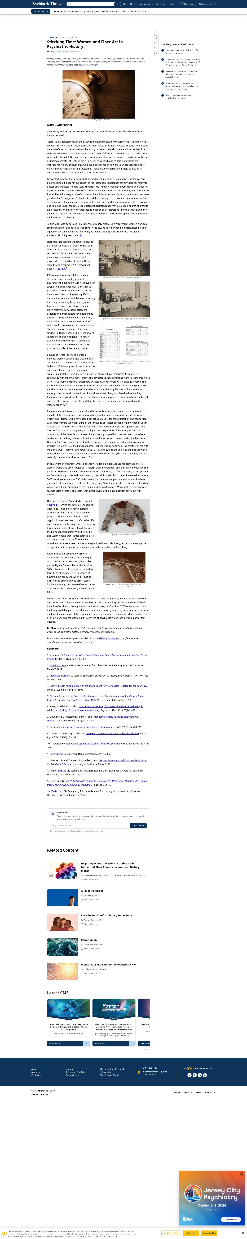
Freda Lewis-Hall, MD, (93, 875)
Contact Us (36, 1075)
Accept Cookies (209, 1233)
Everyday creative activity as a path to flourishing (112, 733)
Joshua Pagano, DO (92, 895)
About (34, 1069)
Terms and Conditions (76, 1072)
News (125, 4)
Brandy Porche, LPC (92, 920)
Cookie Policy (111, 1236)
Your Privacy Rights (109, 1075)
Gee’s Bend (57, 753)
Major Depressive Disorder (137, 11)
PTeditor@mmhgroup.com (112, 638)
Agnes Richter (58, 770)
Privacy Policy (72, 1075)
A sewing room (58, 665)
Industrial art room (60, 675)
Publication (160, 4)
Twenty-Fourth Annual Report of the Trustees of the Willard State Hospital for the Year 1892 (98, 685)
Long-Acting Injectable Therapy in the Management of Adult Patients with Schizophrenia (94, 11)
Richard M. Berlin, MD (93, 944)
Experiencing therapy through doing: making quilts (86, 727)
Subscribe (137, 825)
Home (177, 1092)
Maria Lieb (56, 791)
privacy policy (99, 831)
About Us (188, 1092)
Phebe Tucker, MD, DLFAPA (95, 969)
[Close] (243, 1233)
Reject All (191, 1233)
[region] (123, 1233)
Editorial (70, 1069)
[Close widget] (241, 1174)
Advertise (36, 1072)
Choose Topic (39, 11)
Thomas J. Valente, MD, (113, 875)
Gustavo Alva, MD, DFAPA (135, 875)
